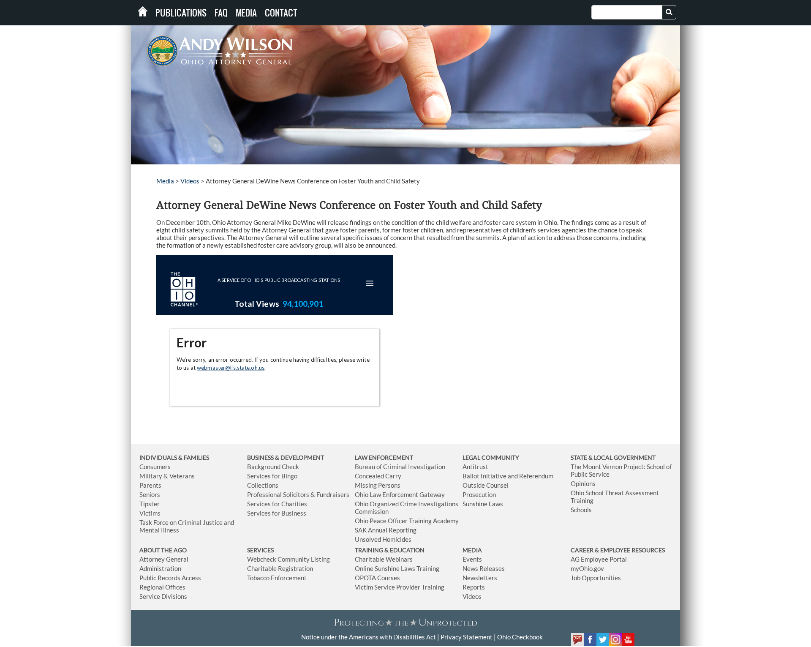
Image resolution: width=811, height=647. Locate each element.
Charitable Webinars (384, 559)
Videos (189, 181)
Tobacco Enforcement (277, 577)
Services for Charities (277, 504)
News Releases (484, 568)
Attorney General (163, 559)
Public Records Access (170, 577)
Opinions (583, 483)
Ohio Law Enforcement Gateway (400, 494)
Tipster (149, 504)
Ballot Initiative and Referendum (508, 476)
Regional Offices (162, 587)
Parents (150, 485)
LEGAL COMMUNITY (491, 457)
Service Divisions (163, 596)
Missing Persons (377, 485)
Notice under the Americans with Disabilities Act (368, 637)
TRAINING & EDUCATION (390, 550)
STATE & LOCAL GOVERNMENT (613, 457)
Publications (181, 12)
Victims (150, 513)
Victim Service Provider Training (399, 587)
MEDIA (472, 550)
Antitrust (475, 466)
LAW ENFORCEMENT (384, 457)
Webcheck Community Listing (288, 559)
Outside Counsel (486, 485)
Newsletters (480, 577)
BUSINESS (261, 457)
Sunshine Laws (483, 504)
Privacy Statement (467, 637)
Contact (281, 12)
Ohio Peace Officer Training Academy (407, 520)
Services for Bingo (272, 476)
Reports (474, 587)
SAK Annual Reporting (385, 530)
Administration (160, 568)
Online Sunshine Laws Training (397, 568)
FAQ (221, 12)
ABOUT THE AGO (163, 550)
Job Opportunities (596, 577)
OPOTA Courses (377, 577)
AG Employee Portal (599, 559)
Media (246, 12)
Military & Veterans (167, 476)
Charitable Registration (280, 568)
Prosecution (479, 494)
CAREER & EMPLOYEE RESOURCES (618, 550)
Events (472, 559)
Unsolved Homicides (383, 539)
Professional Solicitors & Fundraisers (298, 494)
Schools (581, 509)
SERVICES (260, 550)
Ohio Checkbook (520, 637)
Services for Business (276, 513)
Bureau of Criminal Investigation (400, 466)
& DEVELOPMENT (299, 457)
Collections (262, 485)
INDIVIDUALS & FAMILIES (174, 457)
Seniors (149, 494)
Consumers (155, 466)
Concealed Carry (378, 476)
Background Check (273, 466)
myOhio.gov (587, 568)
